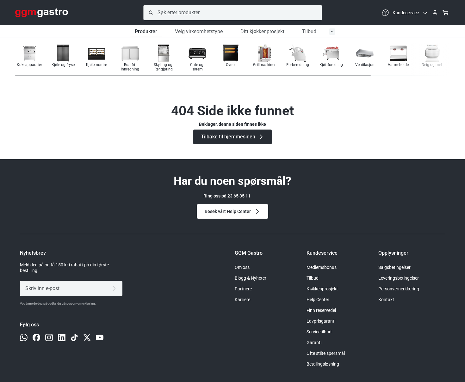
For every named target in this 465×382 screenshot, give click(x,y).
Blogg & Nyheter (250, 278)
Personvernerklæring (398, 288)
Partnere (243, 288)
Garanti (314, 342)
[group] (29, 58)
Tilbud (309, 31)
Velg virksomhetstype (199, 31)
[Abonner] (115, 288)
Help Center (318, 299)
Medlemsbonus (322, 267)
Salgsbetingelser (394, 267)
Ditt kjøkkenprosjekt (262, 31)
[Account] (435, 12)
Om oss (242, 267)
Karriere (242, 299)
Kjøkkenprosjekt (322, 288)
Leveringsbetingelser (398, 278)
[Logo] (41, 12)
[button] (430, 58)
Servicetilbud (319, 331)
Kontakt (386, 299)
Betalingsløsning (323, 364)
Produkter (146, 31)
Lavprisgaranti (321, 321)
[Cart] (445, 12)
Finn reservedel (321, 310)
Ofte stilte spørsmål (326, 353)
